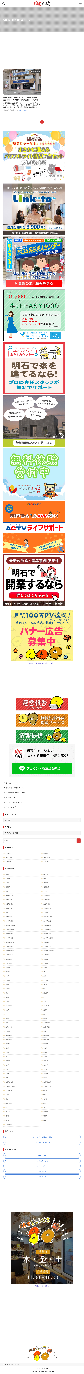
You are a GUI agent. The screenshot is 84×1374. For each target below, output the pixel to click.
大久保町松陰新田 (48, 938)
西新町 (7, 1048)
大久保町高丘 (47, 925)
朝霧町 (7, 883)
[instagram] (42, 1369)
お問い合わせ (11, 797)
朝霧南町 (8, 887)
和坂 (44, 972)
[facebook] (37, 1369)
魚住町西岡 (9, 908)
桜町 (44, 989)
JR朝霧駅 (8, 853)
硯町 (44, 997)
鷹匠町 (45, 1010)
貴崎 (44, 976)
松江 (7, 1099)
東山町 (45, 1069)
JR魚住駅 (8, 861)
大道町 (7, 1010)
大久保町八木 (47, 946)
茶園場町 (8, 989)
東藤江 (7, 1069)
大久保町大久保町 (10, 925)
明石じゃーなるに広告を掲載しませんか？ (42, 663)
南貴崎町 (45, 1111)
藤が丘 (45, 1078)
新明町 (7, 997)
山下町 (7, 1120)
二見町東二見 (9, 1082)
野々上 (7, 1052)
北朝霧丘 (8, 980)
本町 (44, 1095)
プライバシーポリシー (14, 802)
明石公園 (45, 874)
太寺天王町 (46, 1006)
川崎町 (7, 976)
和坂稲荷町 (9, 1124)
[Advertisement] (42, 47)
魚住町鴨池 (46, 895)
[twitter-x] (39, 1369)
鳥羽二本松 (9, 1027)
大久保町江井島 (47, 917)
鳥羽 (7, 1022)
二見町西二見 (47, 1082)
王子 (7, 912)
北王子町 (45, 980)
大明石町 (45, 912)
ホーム (8, 783)
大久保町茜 (9, 917)
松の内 (45, 1103)
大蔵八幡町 (9, 963)
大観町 (7, 1001)
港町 (44, 1107)
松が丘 (45, 1099)
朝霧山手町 (46, 887)
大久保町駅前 (9, 921)
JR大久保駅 (46, 857)
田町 (44, 1014)
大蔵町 (45, 967)
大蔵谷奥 (8, 967)
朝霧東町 (45, 883)
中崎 (44, 1031)
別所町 (7, 1095)
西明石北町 (46, 1039)
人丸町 (7, 1073)
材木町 (45, 984)
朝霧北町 (8, 878)
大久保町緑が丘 (47, 942)
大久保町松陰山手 (10, 942)
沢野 (7, 993)
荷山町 (45, 1048)
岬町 (7, 1107)
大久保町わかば (10, 955)
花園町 (45, 1052)
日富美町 (45, 1073)
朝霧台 (45, 878)
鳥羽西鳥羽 (46, 1022)
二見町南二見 (47, 1086)
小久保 (7, 984)
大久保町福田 (47, 933)
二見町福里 (9, 1090)
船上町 (45, 1090)
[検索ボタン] (3, 3)
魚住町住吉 (46, 900)
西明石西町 (46, 1035)
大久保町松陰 (9, 938)
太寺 (44, 1001)
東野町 (7, 1065)
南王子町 (8, 1111)
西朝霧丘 (45, 1044)
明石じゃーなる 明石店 (42, 1286)
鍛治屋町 (8, 972)
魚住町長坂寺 (9, 904)
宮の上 (7, 1116)
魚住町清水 (9, 900)
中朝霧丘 (8, 1031)
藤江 (7, 1078)
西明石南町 (9, 1039)
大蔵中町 (45, 959)
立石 (7, 1014)
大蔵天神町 (9, 959)
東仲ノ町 (45, 1061)
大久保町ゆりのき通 (48, 950)
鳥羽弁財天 (46, 1027)
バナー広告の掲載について (16, 792)
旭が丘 (7, 891)
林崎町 (45, 1056)
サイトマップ (11, 807)
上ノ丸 (45, 891)
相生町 (7, 874)
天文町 (45, 1018)
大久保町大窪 (47, 921)
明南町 (45, 1116)
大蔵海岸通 (46, 955)
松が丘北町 (9, 1103)
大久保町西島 (47, 929)
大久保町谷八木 (10, 929)
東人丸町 (45, 1065)
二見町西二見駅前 (10, 1086)
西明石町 (8, 1044)
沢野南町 (45, 993)
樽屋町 (7, 1018)
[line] (44, 1369)
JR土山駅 (46, 861)
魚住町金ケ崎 (9, 895)
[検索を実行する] (79, 840)
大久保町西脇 (9, 933)
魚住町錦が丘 (47, 908)
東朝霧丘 (8, 1061)
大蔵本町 (45, 963)
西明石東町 (9, 1035)
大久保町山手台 (10, 950)
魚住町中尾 (46, 904)
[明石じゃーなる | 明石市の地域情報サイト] (42, 3)
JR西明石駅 (9, 857)
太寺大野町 (9, 1006)
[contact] (47, 1369)
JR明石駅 (46, 853)
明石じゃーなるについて (15, 787)
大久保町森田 (9, 946)
